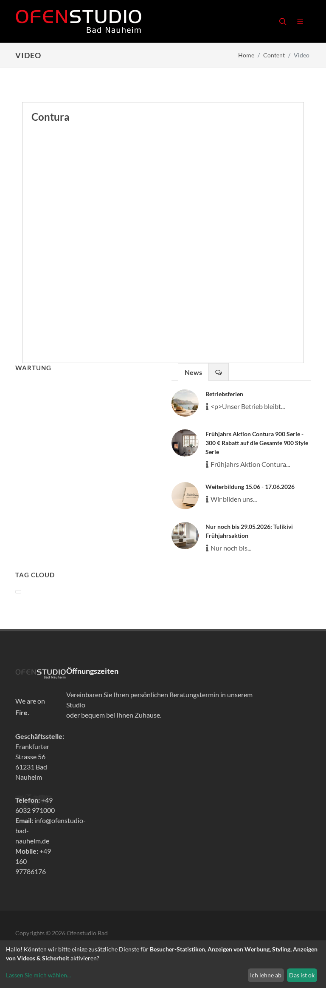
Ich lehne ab (265, 975)
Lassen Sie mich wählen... (38, 975)
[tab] (193, 371)
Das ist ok (302, 975)
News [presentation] (193, 372)
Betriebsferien (224, 393)
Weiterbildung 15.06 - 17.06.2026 (250, 486)
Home (246, 55)
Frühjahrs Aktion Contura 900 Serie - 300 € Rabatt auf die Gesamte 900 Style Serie (256, 442)
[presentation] (218, 371)
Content (274, 55)
